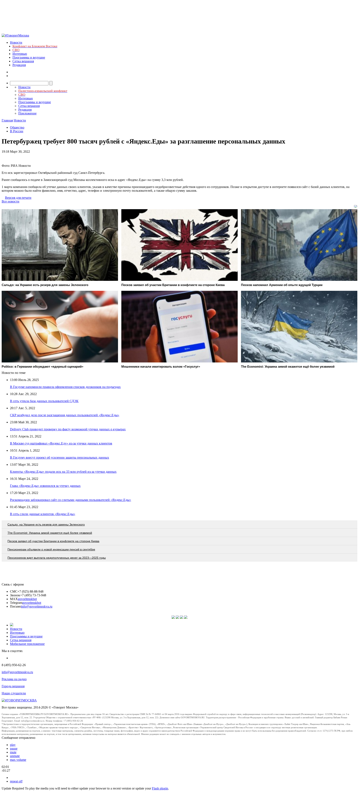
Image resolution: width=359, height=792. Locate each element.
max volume (18, 759)
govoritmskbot (27, 599)
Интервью (19, 53)
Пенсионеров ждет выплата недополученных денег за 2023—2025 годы (56, 557)
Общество (17, 127)
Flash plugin (160, 788)
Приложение (27, 113)
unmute (15, 756)
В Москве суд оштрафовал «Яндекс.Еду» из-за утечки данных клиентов (61, 443)
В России (16, 131)
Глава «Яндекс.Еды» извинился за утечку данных (45, 485)
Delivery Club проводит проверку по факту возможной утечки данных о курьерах (68, 429)
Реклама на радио (14, 679)
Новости (16, 42)
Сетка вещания (23, 61)
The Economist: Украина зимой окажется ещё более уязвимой (49, 532)
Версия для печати (18, 197)
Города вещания (13, 686)
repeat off (16, 781)
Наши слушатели (14, 693)
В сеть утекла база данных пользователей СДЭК (44, 401)
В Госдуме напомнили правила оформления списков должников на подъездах (65, 387)
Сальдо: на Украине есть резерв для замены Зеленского (46, 524)
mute (13, 752)
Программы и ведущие (28, 57)
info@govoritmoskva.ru (36, 606)
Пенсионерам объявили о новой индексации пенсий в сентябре (51, 549)
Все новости (10, 201)
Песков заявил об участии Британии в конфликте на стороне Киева (53, 541)
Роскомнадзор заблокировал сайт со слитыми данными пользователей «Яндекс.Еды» (70, 500)
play (13, 745)
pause (13, 748)
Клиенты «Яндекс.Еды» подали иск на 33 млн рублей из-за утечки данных (63, 471)
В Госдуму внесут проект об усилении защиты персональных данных (59, 457)
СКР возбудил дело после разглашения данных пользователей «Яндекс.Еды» (64, 415)
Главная (7, 120)
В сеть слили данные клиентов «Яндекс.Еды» (42, 514)
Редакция (19, 65)
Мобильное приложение (27, 644)
